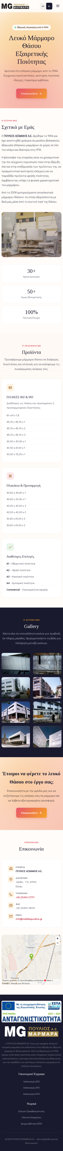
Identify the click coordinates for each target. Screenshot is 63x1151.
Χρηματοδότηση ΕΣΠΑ (31, 1123)
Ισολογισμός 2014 (31, 1093)
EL (49, 6)
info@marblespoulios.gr (29, 918)
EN (43, 6)
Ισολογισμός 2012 (31, 1081)
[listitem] (16, 663)
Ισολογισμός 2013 (31, 1087)
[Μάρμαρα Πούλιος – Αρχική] (15, 6)
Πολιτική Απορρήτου (31, 1117)
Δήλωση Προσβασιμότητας (31, 1111)
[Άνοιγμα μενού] (57, 6)
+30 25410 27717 (25, 897)
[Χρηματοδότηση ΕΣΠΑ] (31, 1011)
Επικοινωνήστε (31, 93)
